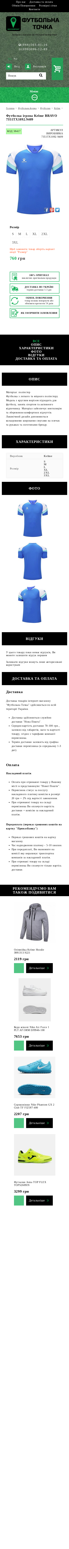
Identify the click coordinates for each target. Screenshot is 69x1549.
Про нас (21, 2)
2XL (44, 234)
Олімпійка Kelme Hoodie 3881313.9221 (29, 951)
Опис (36, 344)
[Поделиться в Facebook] (46, 210)
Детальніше (37, 968)
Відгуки (36, 355)
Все (36, 341)
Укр (10, 59)
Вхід (17, 66)
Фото (36, 351)
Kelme (48, 456)
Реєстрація (39, 66)
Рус (15, 59)
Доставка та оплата (41, 2)
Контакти (34, 9)
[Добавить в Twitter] (57, 210)
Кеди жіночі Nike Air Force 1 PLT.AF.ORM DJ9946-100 (31, 1029)
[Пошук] (41, 76)
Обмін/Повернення (23, 5)
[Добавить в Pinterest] (52, 210)
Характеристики (36, 348)
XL (34, 234)
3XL (15, 242)
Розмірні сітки (48, 5)
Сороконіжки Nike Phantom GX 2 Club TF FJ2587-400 (34, 1106)
